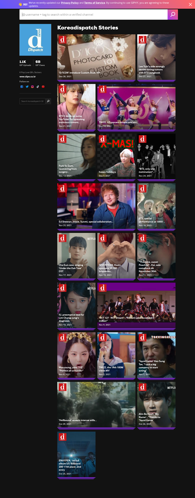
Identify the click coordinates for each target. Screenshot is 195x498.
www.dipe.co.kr (28, 76)
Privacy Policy (70, 2)
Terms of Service (94, 2)
